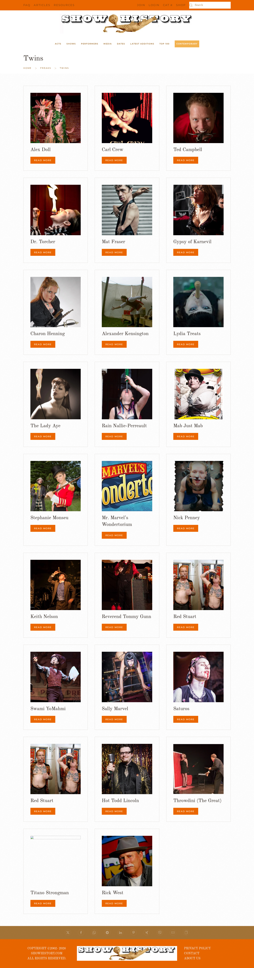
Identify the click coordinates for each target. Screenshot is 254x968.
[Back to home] (127, 24)
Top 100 (164, 44)
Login (154, 5)
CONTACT (191, 953)
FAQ (26, 5)
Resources (64, 5)
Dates (121, 44)
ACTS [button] (58, 44)
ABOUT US (192, 958)
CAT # (168, 5)
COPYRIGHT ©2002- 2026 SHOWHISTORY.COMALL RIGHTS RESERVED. (46, 953)
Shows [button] (71, 44)
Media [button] (108, 44)
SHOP (181, 5)
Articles (42, 5)
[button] (186, 932)
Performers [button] (89, 44)
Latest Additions (142, 44)
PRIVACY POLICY (197, 948)
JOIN (141, 5)
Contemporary (186, 44)
